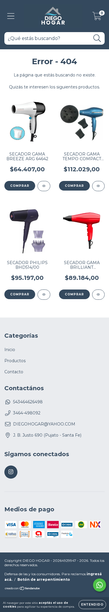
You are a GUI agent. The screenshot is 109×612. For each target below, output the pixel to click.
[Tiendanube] (22, 589)
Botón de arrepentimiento (43, 579)
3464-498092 (26, 413)
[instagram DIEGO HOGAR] (10, 472)
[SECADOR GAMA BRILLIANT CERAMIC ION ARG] (98, 295)
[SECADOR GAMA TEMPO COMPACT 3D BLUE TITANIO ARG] (98, 186)
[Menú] (10, 16)
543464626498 (28, 401)
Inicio (9, 349)
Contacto (13, 371)
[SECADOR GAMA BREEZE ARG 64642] (43, 186)
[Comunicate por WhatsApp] (99, 585)
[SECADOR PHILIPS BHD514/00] (43, 295)
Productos (15, 360)
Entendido (92, 604)
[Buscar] (97, 38)
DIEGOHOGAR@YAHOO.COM (44, 424)
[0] (97, 17)
